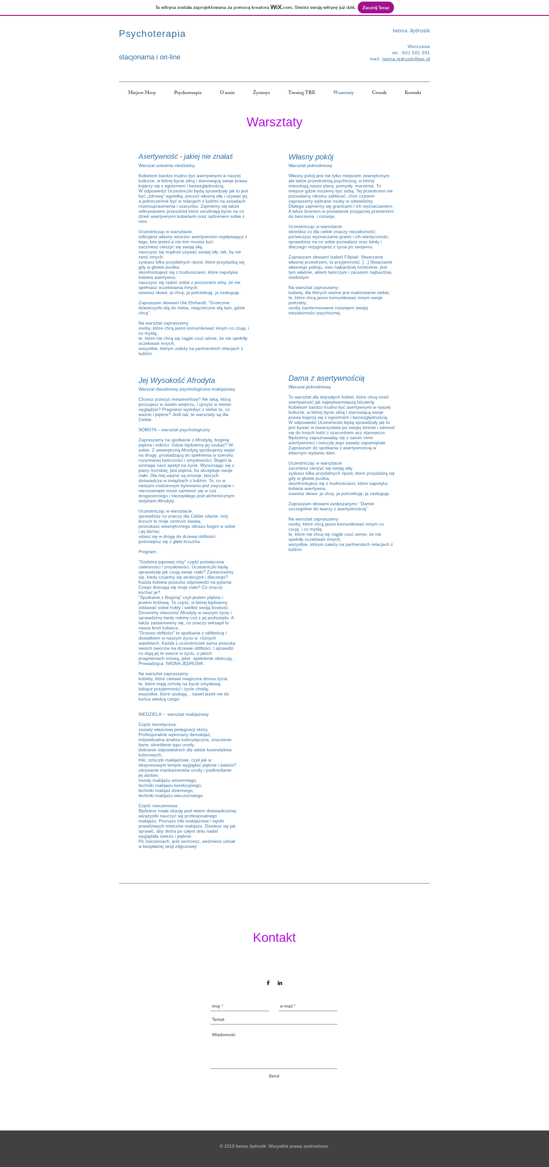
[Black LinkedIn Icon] (280, 983)
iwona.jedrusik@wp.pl (406, 58)
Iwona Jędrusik (411, 30)
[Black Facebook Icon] (268, 983)
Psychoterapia (152, 33)
